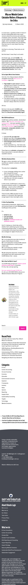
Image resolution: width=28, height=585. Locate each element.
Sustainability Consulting (8, 396)
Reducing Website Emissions (9, 547)
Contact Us (5, 520)
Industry (4, 385)
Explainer (4, 381)
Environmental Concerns (8, 378)
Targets (4, 399)
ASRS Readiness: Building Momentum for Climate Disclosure (13, 349)
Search (3, 325)
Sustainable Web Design (12, 124)
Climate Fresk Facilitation (8, 537)
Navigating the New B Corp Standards (12, 357)
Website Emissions (19, 10)
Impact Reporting (6, 542)
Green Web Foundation (8, 126)
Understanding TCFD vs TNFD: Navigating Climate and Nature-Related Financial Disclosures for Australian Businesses (13, 353)
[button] (23, 3)
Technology (8, 10)
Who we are (5, 508)
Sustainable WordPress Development (11, 550)
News (3, 387)
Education (4, 376)
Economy (4, 374)
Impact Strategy (6, 545)
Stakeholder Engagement (8, 552)
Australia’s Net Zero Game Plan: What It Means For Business (12, 339)
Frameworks (5, 383)
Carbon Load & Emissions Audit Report (14, 264)
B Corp (3, 367)
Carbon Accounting (7, 369)
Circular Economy (6, 372)
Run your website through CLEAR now (12, 270)
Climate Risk (5, 535)
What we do (5, 510)
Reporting (4, 392)
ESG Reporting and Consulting (10, 540)
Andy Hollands (8, 24)
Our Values (4, 513)
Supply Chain (5, 394)
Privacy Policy (5, 518)
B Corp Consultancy (7, 530)
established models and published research (13, 220)
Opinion (4, 390)
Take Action (5, 515)
